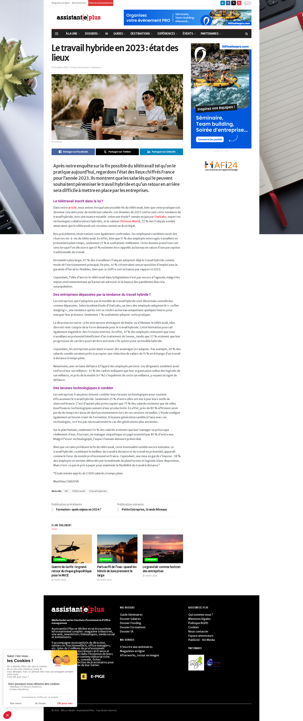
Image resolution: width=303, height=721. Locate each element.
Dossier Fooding (130, 623)
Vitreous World (130, 221)
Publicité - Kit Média (201, 640)
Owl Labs (160, 216)
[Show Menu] (56, 33)
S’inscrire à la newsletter (100, 3)
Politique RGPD (198, 623)
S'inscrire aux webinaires (136, 647)
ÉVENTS (188, 33)
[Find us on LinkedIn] (222, 3)
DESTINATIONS (140, 33)
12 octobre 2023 (60, 67)
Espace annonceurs (200, 635)
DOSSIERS (91, 33)
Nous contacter (198, 631)
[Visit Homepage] (76, 18)
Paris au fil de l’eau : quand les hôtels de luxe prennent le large (117, 571)
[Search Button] (246, 33)
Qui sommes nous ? (200, 614)
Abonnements (79, 3)
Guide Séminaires (131, 614)
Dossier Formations (133, 627)
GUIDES (118, 33)
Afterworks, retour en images (139, 655)
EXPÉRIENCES (166, 33)
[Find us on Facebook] (228, 3)
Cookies (193, 627)
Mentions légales (199, 619)
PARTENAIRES (209, 33)
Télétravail (78, 491)
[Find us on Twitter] (233, 3)
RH (66, 491)
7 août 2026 (59, 580)
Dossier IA (126, 631)
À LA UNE (71, 33)
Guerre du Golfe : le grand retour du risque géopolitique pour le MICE (72, 571)
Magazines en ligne (132, 651)
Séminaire (60, 559)
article (72, 207)
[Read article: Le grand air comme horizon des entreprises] (163, 548)
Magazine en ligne (61, 3)
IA (106, 33)
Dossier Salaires (130, 619)
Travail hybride (98, 491)
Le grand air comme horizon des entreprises (161, 569)
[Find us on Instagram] (239, 3)
